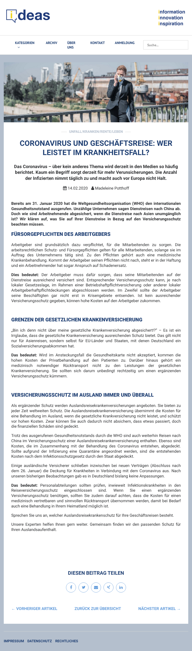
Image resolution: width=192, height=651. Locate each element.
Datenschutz (39, 641)
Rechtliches (66, 641)
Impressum (14, 641)
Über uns (71, 45)
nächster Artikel (159, 608)
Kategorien (24, 43)
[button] (71, 588)
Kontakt (97, 43)
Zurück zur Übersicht (97, 608)
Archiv (51, 43)
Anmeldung (124, 43)
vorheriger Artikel (34, 608)
